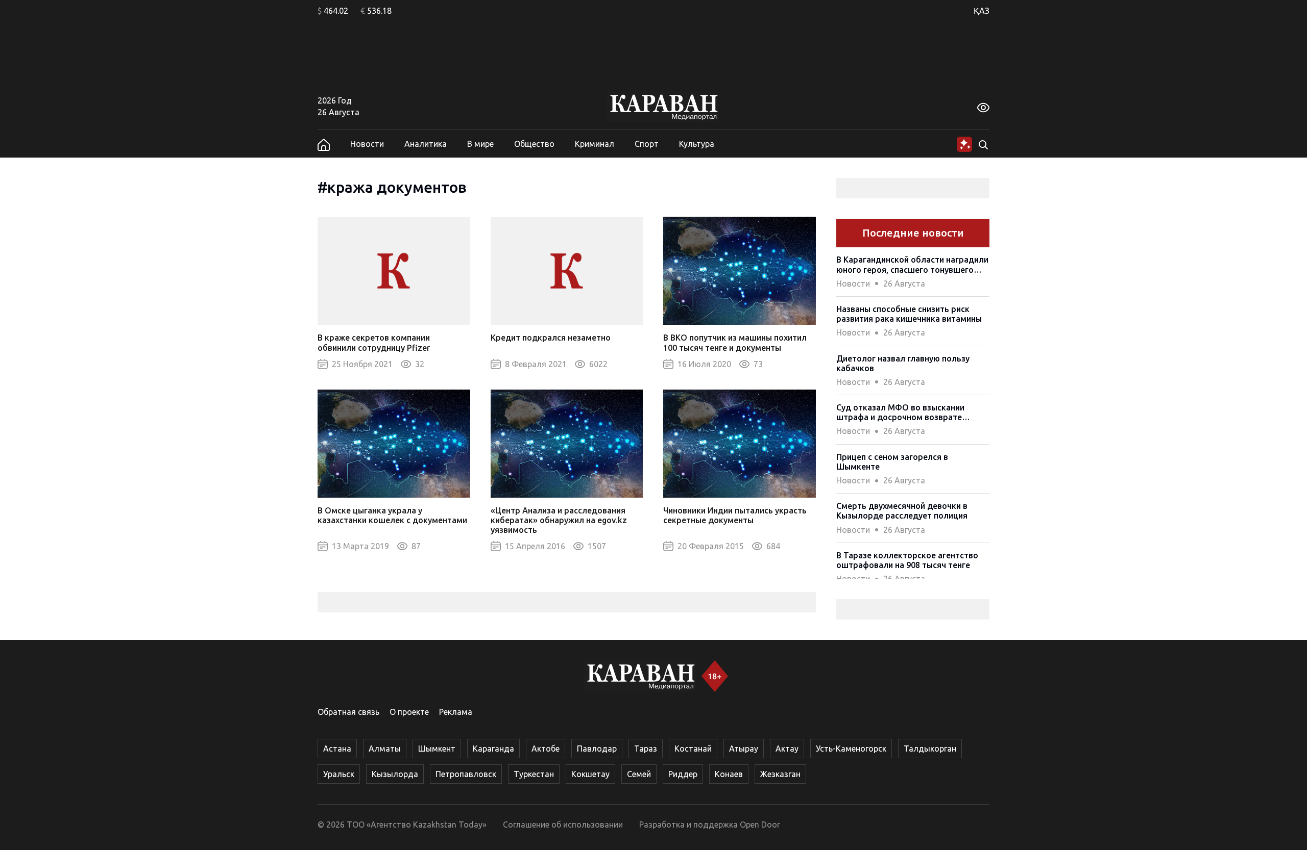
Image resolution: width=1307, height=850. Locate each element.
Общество (534, 143)
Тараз (645, 748)
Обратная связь (348, 711)
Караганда (493, 748)
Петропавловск (465, 774)
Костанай (693, 748)
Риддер (682, 774)
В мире (480, 143)
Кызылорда (395, 774)
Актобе (545, 748)
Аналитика (425, 143)
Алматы (385, 748)
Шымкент (436, 748)
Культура (696, 143)
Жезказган (780, 774)
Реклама (455, 711)
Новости (367, 143)
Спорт (647, 143)
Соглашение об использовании (563, 824)
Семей (639, 774)
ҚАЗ (981, 10)
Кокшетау (590, 774)
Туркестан (534, 774)
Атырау (743, 748)
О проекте (409, 711)
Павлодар (597, 748)
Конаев (729, 774)
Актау (787, 748)
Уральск (338, 774)
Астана (337, 748)
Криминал (594, 143)
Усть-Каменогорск (851, 748)
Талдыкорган (930, 748)
